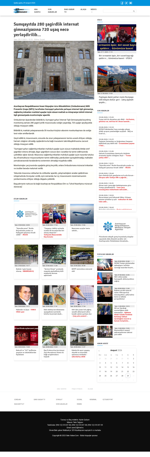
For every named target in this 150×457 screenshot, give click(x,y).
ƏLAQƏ (83, 9)
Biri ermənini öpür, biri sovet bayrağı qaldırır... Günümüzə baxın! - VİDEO (116, 57)
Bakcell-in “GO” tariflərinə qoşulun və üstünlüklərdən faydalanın (26, 352)
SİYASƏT (59, 399)
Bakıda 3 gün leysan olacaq (25, 270)
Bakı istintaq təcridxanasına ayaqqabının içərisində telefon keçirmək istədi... (54, 312)
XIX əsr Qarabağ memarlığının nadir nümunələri (123, 314)
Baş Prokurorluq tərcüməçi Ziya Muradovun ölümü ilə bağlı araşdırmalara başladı (54, 353)
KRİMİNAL (93, 399)
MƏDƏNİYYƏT (19, 404)
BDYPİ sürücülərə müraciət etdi (82, 270)
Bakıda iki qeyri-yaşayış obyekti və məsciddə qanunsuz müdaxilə (81, 353)
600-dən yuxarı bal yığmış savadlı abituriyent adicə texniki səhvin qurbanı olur (82, 313)
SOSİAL (79, 399)
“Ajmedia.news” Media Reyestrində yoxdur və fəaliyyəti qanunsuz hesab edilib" (25, 231)
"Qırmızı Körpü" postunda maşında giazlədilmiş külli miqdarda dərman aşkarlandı (53, 272)
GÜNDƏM (17, 399)
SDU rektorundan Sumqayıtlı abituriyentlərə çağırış (124, 279)
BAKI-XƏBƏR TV (69, 10)
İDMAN (79, 404)
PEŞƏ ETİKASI (77, 389)
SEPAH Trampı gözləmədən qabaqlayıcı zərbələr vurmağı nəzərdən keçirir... (124, 265)
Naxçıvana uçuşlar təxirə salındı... (81, 229)
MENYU (94, 9)
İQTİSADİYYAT (108, 399)
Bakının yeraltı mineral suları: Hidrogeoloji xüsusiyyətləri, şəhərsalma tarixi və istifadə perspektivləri (124, 294)
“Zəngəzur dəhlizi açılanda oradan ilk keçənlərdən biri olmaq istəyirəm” (54, 232)
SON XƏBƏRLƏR (52, 10)
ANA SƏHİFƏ (37, 10)
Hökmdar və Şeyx (26, 311)
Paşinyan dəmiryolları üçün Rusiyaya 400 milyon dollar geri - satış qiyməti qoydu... (116, 100)
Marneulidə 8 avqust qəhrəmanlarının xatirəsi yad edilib (123, 332)
